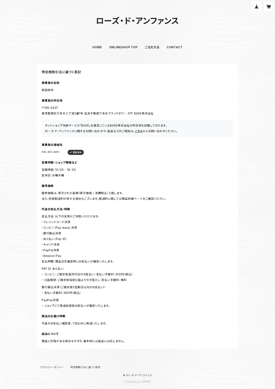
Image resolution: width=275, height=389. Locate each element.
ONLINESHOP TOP (123, 47)
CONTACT (175, 47)
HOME (97, 47)
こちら (139, 131)
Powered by (133, 381)
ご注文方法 (152, 47)
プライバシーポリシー (52, 367)
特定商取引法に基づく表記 (85, 367)
